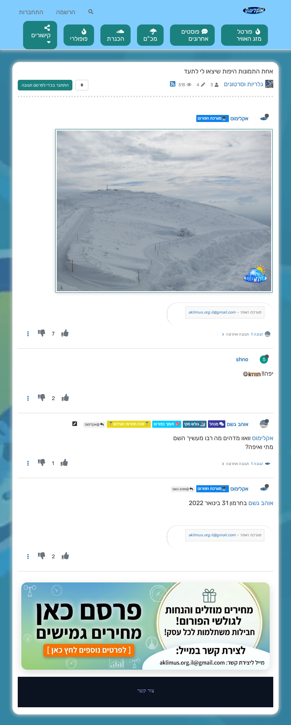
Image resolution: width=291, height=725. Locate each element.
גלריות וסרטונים (243, 84)
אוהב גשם (237, 424)
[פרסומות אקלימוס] (145, 626)
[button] (40, 35)
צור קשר (145, 690)
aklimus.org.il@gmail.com (212, 312)
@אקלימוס (92, 424)
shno (242, 359)
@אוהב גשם (181, 489)
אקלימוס (239, 118)
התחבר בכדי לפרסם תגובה (45, 85)
